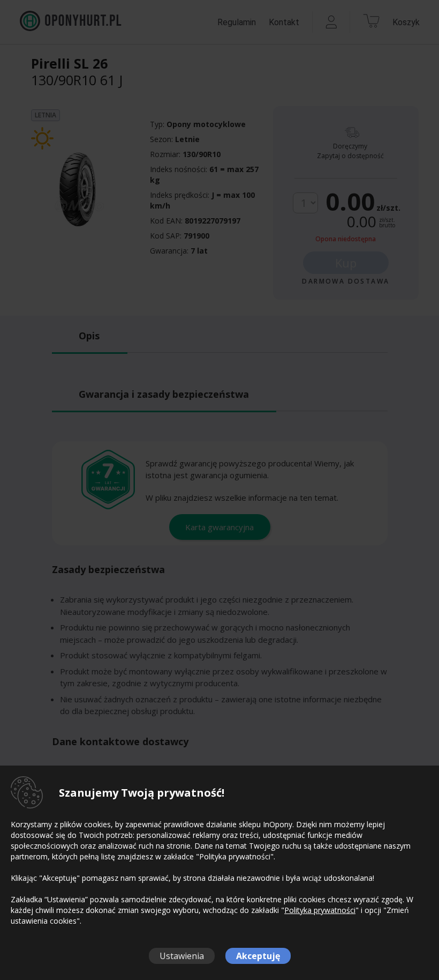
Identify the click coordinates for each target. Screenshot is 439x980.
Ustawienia (182, 956)
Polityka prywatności (319, 910)
